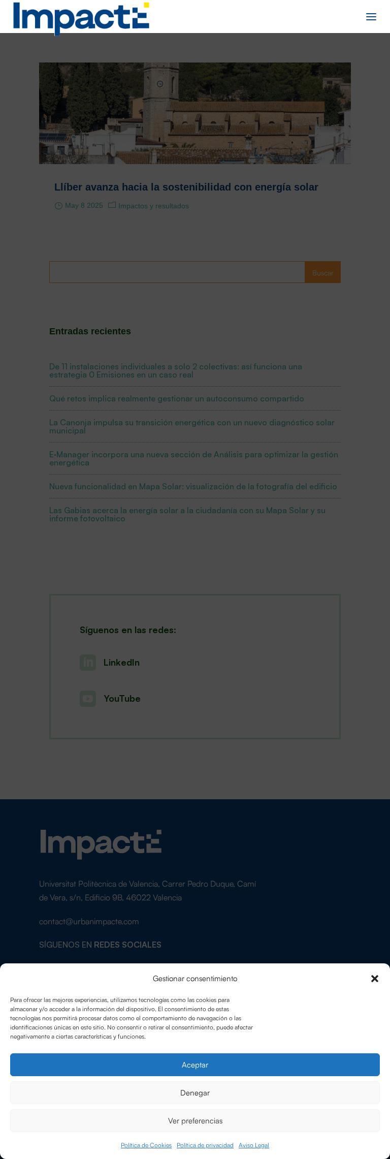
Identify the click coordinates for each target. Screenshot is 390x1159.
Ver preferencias (195, 1120)
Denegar (195, 1092)
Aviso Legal (254, 1144)
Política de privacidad (205, 1144)
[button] (375, 978)
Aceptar (195, 1064)
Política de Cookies (146, 1144)
